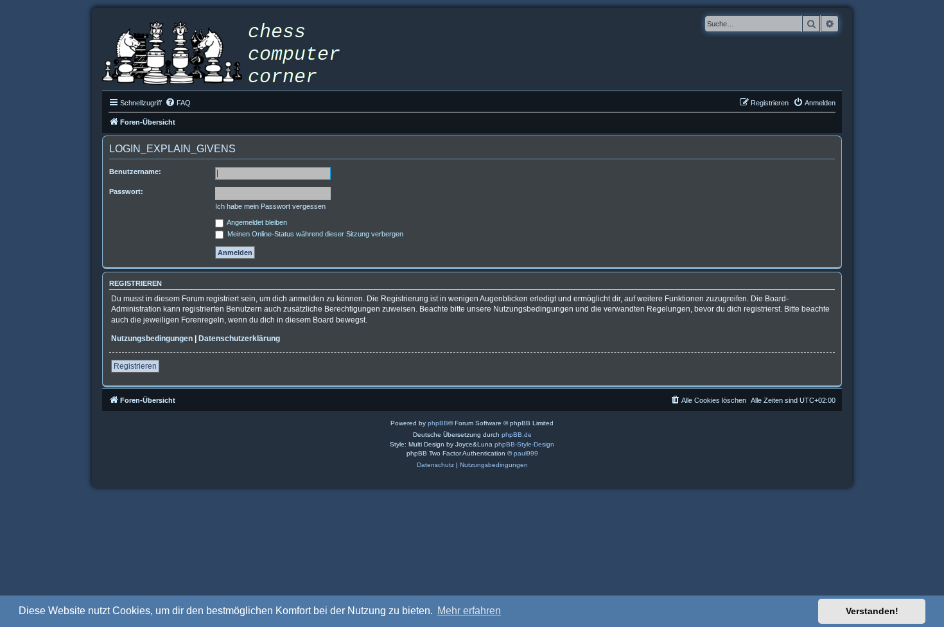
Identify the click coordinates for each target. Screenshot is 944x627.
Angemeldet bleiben (256, 222)
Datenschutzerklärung (239, 338)
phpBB (438, 423)
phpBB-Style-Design (524, 444)
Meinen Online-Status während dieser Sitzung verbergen (314, 234)
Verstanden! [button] (872, 611)
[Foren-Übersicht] (230, 54)
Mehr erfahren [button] (469, 610)
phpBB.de (517, 434)
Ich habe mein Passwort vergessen (270, 206)
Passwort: (126, 191)
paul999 (526, 453)
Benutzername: (135, 171)
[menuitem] (178, 102)
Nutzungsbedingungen (152, 338)
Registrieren (135, 366)
